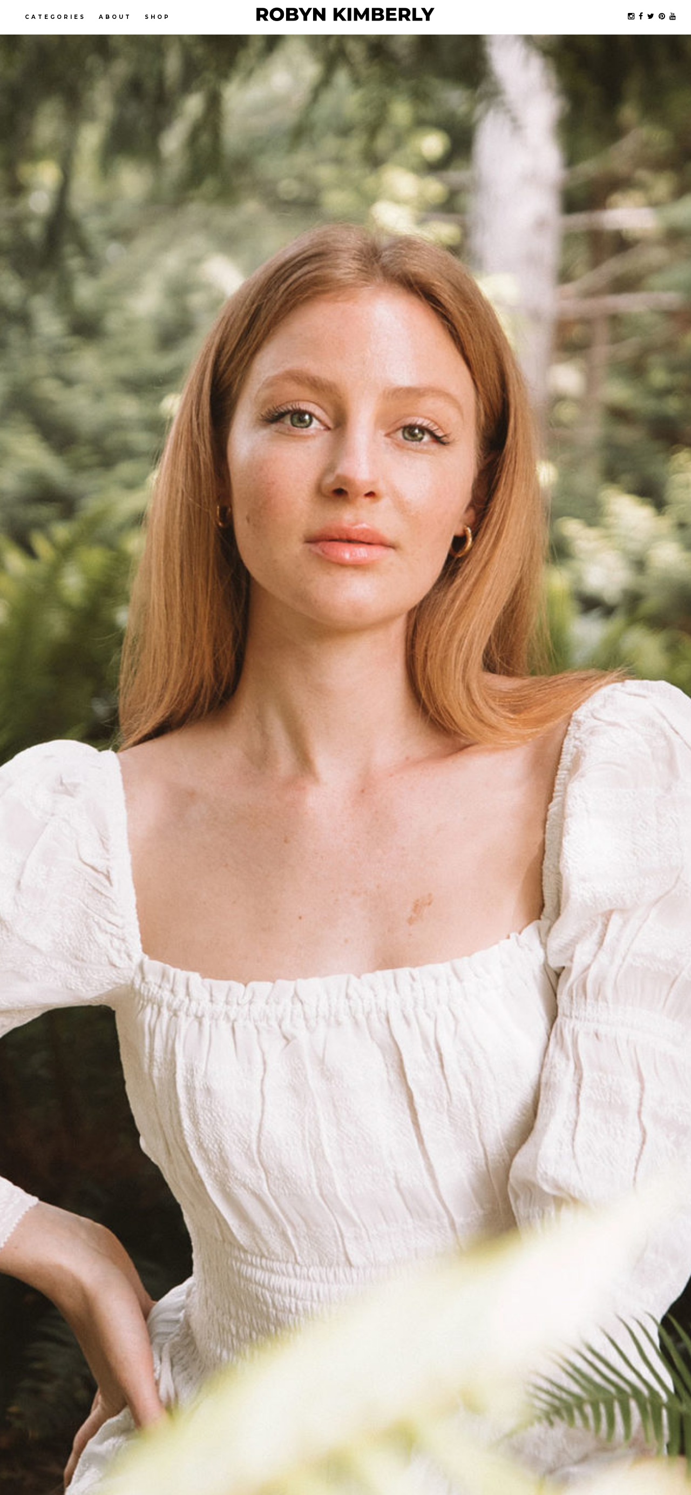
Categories (55, 17)
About (115, 17)
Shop (158, 17)
